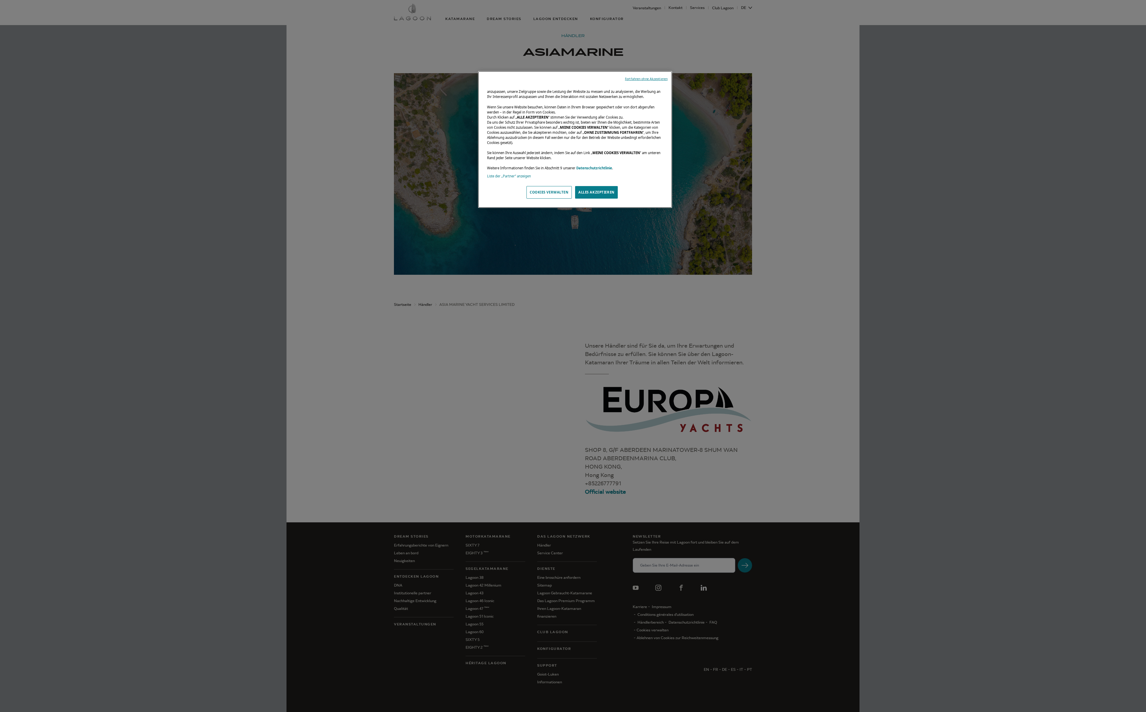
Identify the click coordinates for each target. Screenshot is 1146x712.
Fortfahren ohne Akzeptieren (646, 79)
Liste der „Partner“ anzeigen (509, 176)
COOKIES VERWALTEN (549, 192)
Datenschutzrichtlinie (594, 168)
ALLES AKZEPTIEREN (596, 192)
